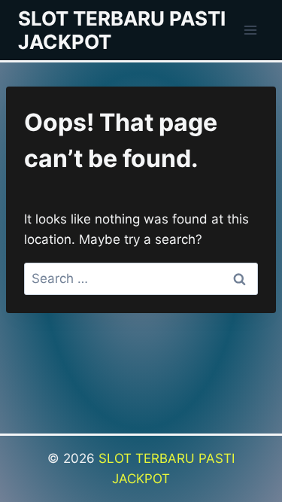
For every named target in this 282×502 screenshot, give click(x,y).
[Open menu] (250, 29)
